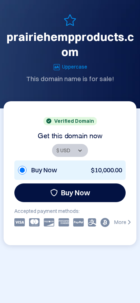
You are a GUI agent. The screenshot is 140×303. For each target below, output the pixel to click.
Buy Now (75, 192)
